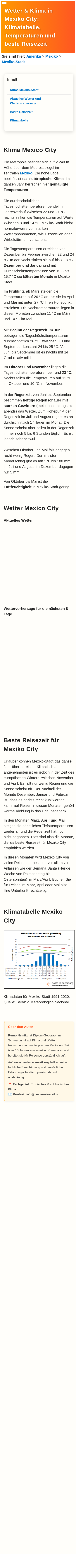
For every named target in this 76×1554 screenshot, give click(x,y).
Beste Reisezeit (21, 112)
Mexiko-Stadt (13, 62)
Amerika (33, 56)
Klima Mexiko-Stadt (24, 90)
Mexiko (51, 56)
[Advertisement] (39, 1265)
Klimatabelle (19, 120)
